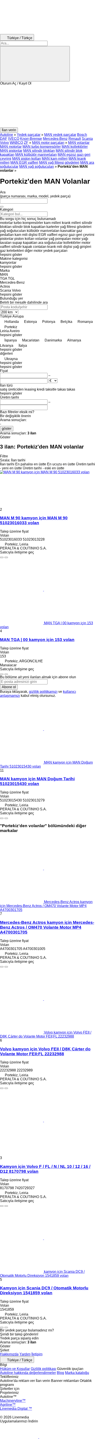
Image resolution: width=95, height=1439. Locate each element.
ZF (26, 142)
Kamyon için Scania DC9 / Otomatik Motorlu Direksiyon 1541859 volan (44, 1290)
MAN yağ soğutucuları (36, 166)
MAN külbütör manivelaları (36, 154)
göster (6, 428)
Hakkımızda (9, 1354)
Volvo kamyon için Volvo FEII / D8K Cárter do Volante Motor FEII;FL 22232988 (45, 1051)
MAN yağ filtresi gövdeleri (59, 162)
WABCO (16, 142)
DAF (3, 139)
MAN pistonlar (11, 150)
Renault (74, 139)
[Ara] (35, 63)
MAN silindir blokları (39, 150)
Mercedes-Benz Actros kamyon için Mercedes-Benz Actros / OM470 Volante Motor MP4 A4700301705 (47, 927)
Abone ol (9, 687)
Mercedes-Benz (55, 139)
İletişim (36, 1354)
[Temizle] (2, 206)
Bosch (82, 135)
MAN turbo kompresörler (42, 146)
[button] (47, 106)
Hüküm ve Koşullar (15, 1369)
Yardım (24, 1354)
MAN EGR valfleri (24, 162)
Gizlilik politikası (43, 1369)
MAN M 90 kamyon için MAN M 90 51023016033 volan (34, 520)
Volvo (4, 142)
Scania (87, 139)
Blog (60, 1373)
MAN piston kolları (26, 158)
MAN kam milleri (55, 158)
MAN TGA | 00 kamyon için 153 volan (37, 639)
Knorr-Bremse (31, 139)
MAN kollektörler (75, 146)
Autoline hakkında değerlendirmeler (28, 1373)
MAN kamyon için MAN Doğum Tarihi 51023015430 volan (37, 781)
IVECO (13, 139)
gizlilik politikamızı (43, 691)
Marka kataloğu (77, 1373)
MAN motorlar (11, 146)
